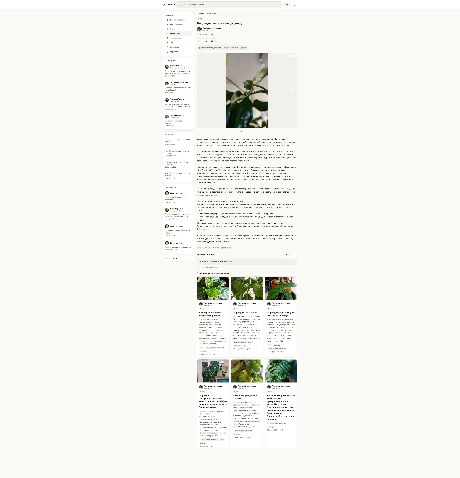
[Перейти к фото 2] (247, 132)
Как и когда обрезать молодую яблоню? (177, 174)
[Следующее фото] (293, 90)
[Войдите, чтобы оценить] (206, 41)
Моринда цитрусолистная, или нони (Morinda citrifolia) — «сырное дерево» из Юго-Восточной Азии (213, 401)
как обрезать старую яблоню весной (177, 152)
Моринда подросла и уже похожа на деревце (280, 314)
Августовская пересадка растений (175, 198)
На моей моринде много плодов (246, 397)
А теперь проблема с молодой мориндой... (210, 314)
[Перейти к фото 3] (252, 132)
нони (199, 248)
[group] (247, 90)
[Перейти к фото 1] (241, 132)
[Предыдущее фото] (200, 90)
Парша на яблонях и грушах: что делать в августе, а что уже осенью (178, 216)
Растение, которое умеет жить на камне (177, 232)
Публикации (170, 187)
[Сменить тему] (294, 4)
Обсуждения (170, 61)
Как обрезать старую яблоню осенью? (177, 163)
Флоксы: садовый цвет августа (178, 247)
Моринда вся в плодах (245, 312)
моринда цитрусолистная (222, 248)
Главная (200, 13)
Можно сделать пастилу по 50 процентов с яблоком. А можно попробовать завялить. (178, 106)
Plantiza (171, 4)
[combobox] (232, 4)
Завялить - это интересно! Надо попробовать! (178, 89)
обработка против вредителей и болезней (178, 140)
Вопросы (169, 134)
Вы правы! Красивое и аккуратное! (174, 122)
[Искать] (179, 4)
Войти (287, 5)
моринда (207, 248)
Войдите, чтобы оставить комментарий (215, 262)
